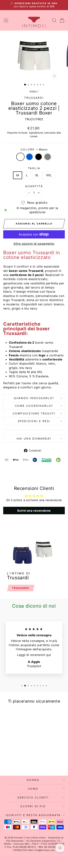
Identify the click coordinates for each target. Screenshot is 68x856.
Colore (34, 149)
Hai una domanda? (34, 438)
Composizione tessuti (34, 413)
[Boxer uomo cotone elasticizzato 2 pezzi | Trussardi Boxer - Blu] (12, 762)
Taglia (34, 168)
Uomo (33, 788)
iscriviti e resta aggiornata (33, 815)
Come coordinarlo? (34, 405)
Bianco (20, 157)
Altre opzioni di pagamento (33, 243)
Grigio (47, 157)
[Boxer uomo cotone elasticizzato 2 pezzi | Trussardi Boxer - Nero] (17, 762)
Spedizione (36, 132)
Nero (38, 157)
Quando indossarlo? (34, 398)
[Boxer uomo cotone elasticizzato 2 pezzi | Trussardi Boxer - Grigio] (21, 762)
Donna (33, 779)
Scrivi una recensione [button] (34, 510)
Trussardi (34, 97)
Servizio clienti (33, 797)
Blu (29, 157)
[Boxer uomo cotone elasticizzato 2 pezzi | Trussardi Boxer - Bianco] (8, 762)
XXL (49, 175)
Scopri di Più (33, 806)
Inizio (33, 91)
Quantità (34, 186)
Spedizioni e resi (34, 421)
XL (37, 175)
